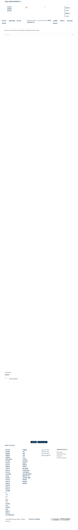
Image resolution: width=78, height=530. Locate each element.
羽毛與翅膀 (8, 474)
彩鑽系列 (25, 459)
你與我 (7, 476)
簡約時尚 (7, 465)
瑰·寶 (6, 505)
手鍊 (24, 457)
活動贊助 (7, 457)
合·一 (6, 498)
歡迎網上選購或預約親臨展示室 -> (13, 1)
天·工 (6, 496)
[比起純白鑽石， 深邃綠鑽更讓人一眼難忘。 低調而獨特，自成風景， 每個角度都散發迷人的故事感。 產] (65, 393)
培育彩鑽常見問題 (27, 474)
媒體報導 (7, 453)
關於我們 (7, 450)
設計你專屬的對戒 (9, 515)
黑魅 (6, 509)
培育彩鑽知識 (26, 472)
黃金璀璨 (7, 504)
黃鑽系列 (25, 465)
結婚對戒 (7, 485)
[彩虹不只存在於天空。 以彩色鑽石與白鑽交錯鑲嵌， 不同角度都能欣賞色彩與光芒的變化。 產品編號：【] (30, 419)
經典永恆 (7, 489)
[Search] (72, 34)
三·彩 (6, 494)
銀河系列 (7, 472)
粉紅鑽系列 (25, 461)
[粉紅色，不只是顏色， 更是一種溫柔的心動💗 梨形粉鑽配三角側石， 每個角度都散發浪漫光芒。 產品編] (13, 393)
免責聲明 (14, 526)
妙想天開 (7, 479)
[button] (4, 21)
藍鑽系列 (25, 463)
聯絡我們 (25, 479)
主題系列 (7, 468)
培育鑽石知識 (26, 470)
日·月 (6, 502)
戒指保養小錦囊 (26, 478)
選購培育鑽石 (8, 459)
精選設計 (7, 513)
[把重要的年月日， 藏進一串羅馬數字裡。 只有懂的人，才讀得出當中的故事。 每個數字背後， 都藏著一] (47, 395)
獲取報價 (25, 483)
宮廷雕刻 (7, 507)
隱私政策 (20, 526)
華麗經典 (7, 466)
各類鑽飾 (25, 450)
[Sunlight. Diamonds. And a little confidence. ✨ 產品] (47, 418)
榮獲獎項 (7, 455)
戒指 (24, 452)
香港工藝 (7, 487)
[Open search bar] (58, 6)
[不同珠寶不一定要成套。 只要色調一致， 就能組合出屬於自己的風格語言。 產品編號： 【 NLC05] (65, 424)
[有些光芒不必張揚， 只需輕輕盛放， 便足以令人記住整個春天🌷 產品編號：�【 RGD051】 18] (30, 391)
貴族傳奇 (7, 478)
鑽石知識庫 (25, 468)
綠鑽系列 (25, 466)
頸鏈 (24, 453)
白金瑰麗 (7, 491)
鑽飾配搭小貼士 (26, 476)
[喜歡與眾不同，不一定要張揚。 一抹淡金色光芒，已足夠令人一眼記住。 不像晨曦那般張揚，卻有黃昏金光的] (13, 420)
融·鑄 (6, 500)
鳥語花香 (7, 470)
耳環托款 (7, 481)
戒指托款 (7, 463)
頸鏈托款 (7, 483)
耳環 (24, 455)
